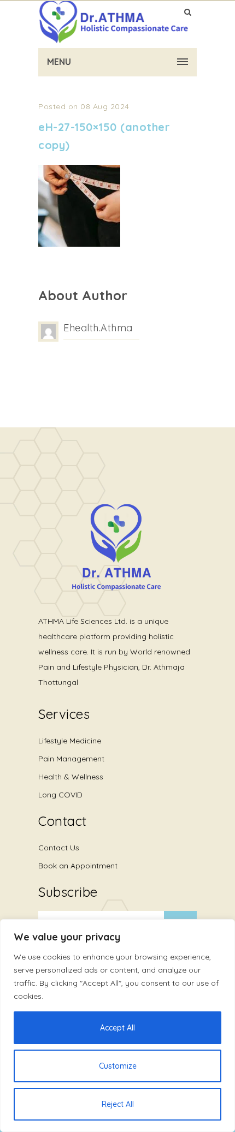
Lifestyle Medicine (69, 741)
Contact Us (58, 848)
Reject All (118, 1104)
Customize (118, 1066)
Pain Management (71, 759)
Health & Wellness (70, 777)
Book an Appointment (78, 866)
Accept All (117, 1028)
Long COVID (60, 795)
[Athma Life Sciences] (113, 22)
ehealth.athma (98, 327)
